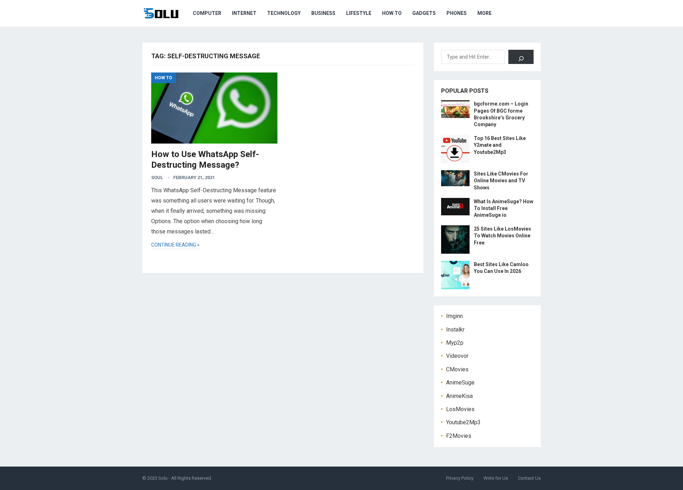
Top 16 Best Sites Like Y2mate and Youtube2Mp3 (500, 145)
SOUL (157, 177)
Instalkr (455, 329)
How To (392, 13)
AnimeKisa (459, 396)
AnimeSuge (460, 382)
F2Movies (458, 435)
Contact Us (529, 478)
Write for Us (495, 478)
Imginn (454, 316)
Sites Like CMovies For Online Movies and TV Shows (501, 180)
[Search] (521, 57)
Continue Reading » (175, 245)
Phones (456, 13)
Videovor (457, 355)
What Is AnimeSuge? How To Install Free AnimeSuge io (503, 208)
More (484, 13)
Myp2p (455, 342)
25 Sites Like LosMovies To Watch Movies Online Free (502, 235)
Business (323, 13)
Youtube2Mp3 (463, 422)
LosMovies (460, 409)
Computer (207, 13)
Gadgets (424, 13)
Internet (244, 13)
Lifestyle (358, 13)
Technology (284, 13)
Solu (163, 478)
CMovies (457, 369)
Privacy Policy (459, 478)
